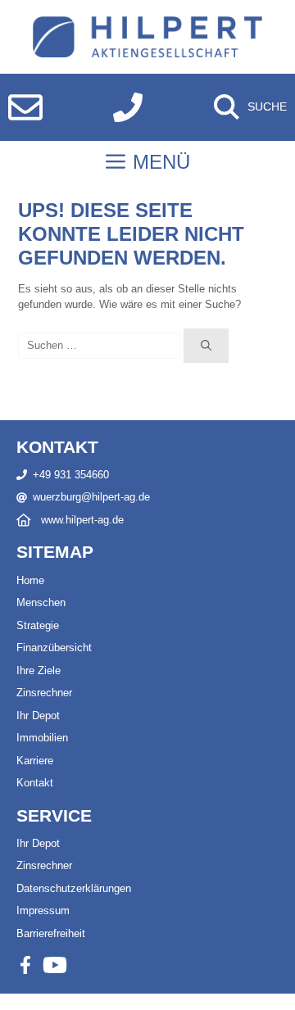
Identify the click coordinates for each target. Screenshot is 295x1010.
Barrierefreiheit (50, 933)
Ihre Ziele (38, 670)
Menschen (41, 602)
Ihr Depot (38, 715)
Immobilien (42, 737)
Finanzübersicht (54, 647)
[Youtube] (55, 965)
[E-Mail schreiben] (25, 107)
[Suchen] (206, 345)
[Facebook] (25, 965)
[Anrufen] (128, 107)
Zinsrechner (44, 692)
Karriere (34, 760)
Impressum (43, 910)
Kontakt (34, 783)
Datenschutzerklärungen (73, 888)
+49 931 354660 (71, 475)
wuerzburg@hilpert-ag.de (91, 497)
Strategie (37, 625)
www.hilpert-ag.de (82, 520)
